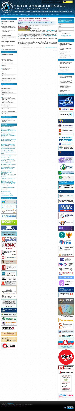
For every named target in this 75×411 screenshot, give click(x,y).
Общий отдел (5, 94)
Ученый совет (5, 113)
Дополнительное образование (9, 56)
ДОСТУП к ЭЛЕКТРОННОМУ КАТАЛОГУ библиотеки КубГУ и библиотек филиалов (8, 161)
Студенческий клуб (6, 108)
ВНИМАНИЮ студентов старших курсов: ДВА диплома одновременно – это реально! (8, 140)
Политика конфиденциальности (20, 405)
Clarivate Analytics (45, 33)
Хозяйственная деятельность (9, 78)
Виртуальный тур (45, 14)
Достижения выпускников (34, 14)
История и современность (8, 21)
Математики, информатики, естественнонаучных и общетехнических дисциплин (66, 81)
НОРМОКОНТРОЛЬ (5, 191)
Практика (4, 65)
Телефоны (12, 405)
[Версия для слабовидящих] (68, 1)
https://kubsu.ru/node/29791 (51, 47)
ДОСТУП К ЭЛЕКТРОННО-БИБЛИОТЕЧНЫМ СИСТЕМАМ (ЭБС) (8, 152)
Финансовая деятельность (8, 75)
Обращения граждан (54, 14)
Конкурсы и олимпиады (7, 63)
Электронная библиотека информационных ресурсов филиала (8, 120)
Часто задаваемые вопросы (8, 49)
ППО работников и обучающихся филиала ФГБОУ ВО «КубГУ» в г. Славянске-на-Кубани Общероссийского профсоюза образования (9, 100)
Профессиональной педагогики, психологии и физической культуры (65, 86)
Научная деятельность (7, 54)
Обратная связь (10, 403)
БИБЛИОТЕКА (38, 18)
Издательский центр (6, 88)
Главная (3, 14)
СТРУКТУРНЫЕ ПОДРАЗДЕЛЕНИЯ (26, 18)
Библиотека (5, 85)
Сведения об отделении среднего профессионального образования (66, 44)
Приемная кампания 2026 (12, 14)
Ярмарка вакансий (23, 14)
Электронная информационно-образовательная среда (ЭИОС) (15, 15)
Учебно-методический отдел (8, 111)
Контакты (4, 23)
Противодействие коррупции (7, 126)
